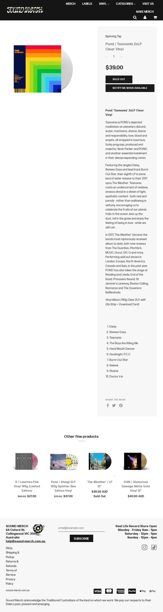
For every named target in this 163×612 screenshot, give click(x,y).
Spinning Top (113, 36)
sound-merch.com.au (18, 590)
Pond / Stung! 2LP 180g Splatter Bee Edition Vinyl (63, 486)
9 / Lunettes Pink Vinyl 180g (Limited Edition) (27, 486)
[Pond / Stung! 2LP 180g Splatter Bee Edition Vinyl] (63, 462)
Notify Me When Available (130, 88)
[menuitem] (71, 4)
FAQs (9, 548)
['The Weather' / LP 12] (99, 462)
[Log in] (145, 17)
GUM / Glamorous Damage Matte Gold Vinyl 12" (136, 486)
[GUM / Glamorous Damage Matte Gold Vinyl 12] (136, 462)
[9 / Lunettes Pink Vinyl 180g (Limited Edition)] (27, 462)
